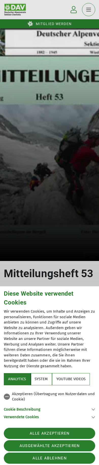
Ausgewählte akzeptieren (50, 445)
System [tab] (41, 379)
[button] (49, 409)
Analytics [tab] (17, 379)
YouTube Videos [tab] (71, 379)
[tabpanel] (49, 404)
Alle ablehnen (49, 458)
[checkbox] (49, 396)
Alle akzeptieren (50, 433)
